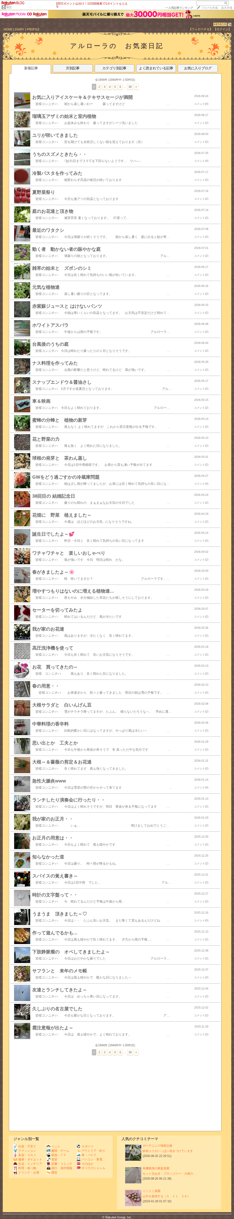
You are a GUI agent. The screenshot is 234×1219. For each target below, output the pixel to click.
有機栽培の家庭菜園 (156, 1168)
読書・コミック (61, 1163)
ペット (55, 1146)
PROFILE (33, 29)
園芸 (9, 7)
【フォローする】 (201, 29)
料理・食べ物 (27, 1168)
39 (130, 87)
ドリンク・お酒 (28, 1172)
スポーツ (87, 1146)
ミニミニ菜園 (151, 1191)
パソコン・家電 (92, 1159)
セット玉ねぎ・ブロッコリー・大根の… (169, 1173)
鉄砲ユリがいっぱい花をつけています (168, 1151)
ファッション (27, 1150)
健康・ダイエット (30, 1159)
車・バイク (89, 1155)
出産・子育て (27, 1146)
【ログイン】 (222, 29)
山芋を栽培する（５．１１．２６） (166, 1196)
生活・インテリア (30, 1163)
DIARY (19, 29)
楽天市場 (226, 7)
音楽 (54, 1159)
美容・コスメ (27, 1155)
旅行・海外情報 (61, 1168)
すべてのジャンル (93, 1168)
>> (179, 7)
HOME (8, 29)
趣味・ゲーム (60, 1150)
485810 (220, 24)
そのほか (87, 1163)
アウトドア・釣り (93, 1150)
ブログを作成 (209, 7)
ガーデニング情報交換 (157, 1145)
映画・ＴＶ (58, 1155)
